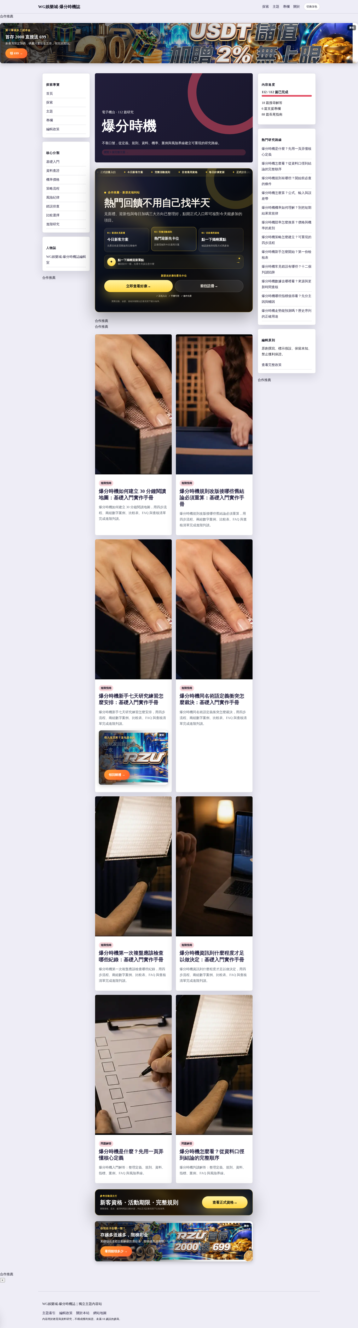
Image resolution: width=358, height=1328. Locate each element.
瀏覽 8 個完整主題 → (116, 152)
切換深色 (311, 6)
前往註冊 (209, 286)
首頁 (49, 93)
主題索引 (49, 1313)
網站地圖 (99, 1313)
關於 (296, 6)
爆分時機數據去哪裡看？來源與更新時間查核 (286, 284)
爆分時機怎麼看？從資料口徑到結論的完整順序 (286, 166)
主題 (276, 6)
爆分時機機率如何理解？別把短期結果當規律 (286, 210)
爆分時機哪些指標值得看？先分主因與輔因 (286, 298)
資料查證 (52, 170)
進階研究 (52, 224)
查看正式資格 (225, 1202)
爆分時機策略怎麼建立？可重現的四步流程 (286, 240)
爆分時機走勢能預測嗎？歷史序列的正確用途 (286, 313)
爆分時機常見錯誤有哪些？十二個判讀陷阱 (286, 269)
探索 (265, 6)
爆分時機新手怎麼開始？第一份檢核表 (286, 254)
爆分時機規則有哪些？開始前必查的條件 (286, 181)
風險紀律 (52, 197)
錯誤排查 (52, 206)
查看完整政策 (272, 365)
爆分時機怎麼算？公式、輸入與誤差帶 (286, 195)
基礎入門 (52, 161)
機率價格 (52, 179)
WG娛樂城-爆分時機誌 (59, 6)
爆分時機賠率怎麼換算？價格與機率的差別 (286, 225)
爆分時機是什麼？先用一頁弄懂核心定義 (286, 151)
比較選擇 (52, 215)
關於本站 (83, 1313)
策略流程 (52, 188)
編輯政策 (52, 129)
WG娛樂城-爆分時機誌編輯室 (66, 259)
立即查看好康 (138, 286)
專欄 (286, 6)
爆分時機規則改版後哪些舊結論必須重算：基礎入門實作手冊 (212, 498)
